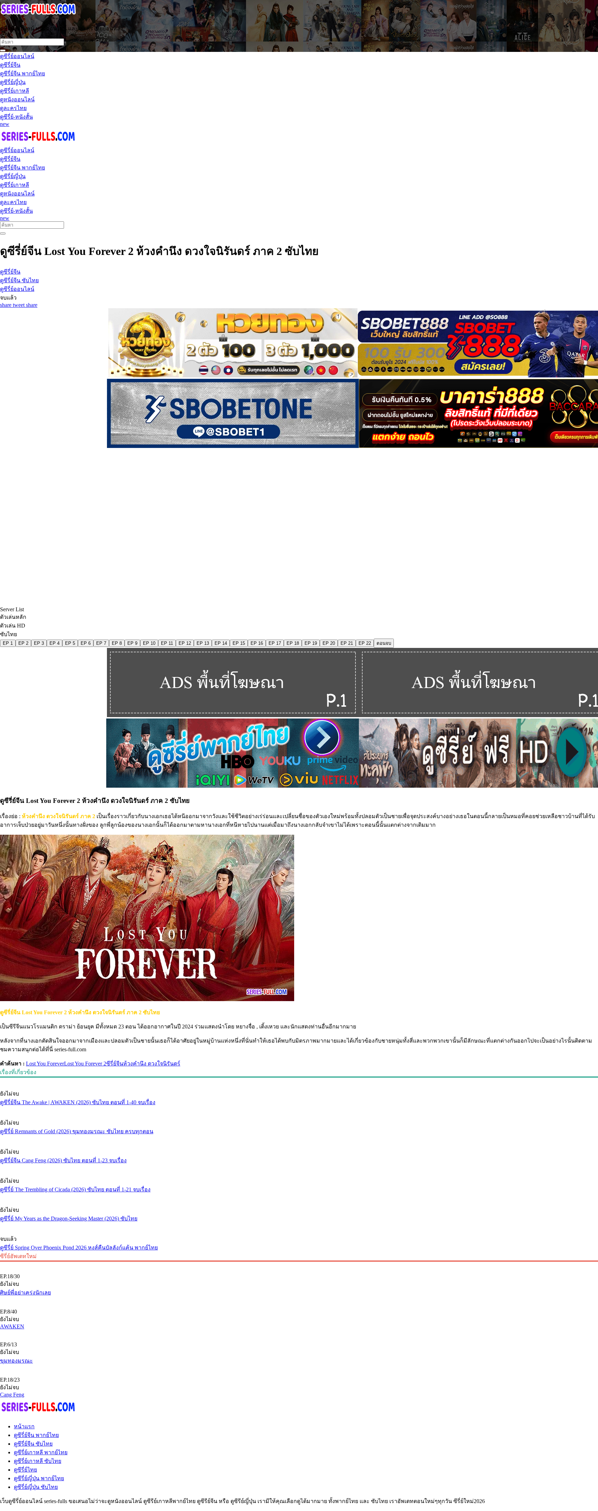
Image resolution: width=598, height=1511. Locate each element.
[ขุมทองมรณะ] (299, 1333)
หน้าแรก (24, 1426)
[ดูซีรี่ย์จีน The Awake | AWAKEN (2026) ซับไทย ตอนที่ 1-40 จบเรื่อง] (299, 1081)
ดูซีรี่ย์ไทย (25, 1470)
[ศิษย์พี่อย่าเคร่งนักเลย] (299, 1265)
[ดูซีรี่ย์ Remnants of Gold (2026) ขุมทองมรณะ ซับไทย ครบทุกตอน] (299, 1110)
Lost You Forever (45, 1063)
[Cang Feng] (299, 1368)
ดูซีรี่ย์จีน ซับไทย (33, 1444)
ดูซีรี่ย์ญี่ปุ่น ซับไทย (36, 1487)
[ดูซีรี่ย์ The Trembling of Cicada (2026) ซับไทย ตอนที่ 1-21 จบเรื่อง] (299, 1168)
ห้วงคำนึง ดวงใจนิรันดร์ (151, 1063)
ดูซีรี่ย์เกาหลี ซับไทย (37, 1461)
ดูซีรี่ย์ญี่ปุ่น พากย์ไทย (39, 1478)
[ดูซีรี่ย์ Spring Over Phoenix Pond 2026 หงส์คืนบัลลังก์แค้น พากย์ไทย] (299, 1226)
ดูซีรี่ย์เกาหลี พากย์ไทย (40, 1452)
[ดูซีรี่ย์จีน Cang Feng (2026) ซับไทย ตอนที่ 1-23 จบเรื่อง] (299, 1139)
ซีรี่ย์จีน (114, 1063)
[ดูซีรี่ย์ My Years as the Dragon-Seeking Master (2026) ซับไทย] (299, 1197)
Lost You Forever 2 (85, 1063)
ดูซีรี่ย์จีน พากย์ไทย (36, 1435)
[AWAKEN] (299, 1300)
